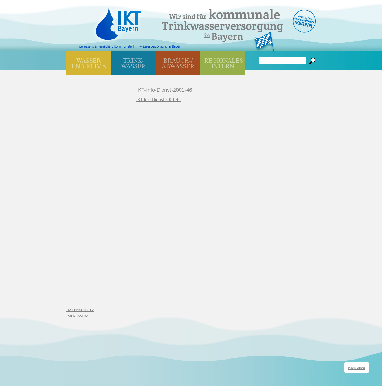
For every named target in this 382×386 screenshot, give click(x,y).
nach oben (356, 367)
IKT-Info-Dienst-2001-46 (158, 99)
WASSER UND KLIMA (88, 63)
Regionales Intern (223, 63)
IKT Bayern (118, 21)
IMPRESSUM (77, 315)
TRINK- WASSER (133, 63)
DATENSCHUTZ (80, 309)
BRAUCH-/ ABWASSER (178, 63)
